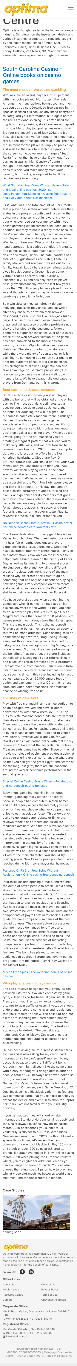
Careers (7, 1299)
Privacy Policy (49, 1289)
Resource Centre (13, 1294)
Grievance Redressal (53, 1299)
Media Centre (11, 1289)
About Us (8, 1284)
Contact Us (48, 1284)
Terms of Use (49, 1294)
